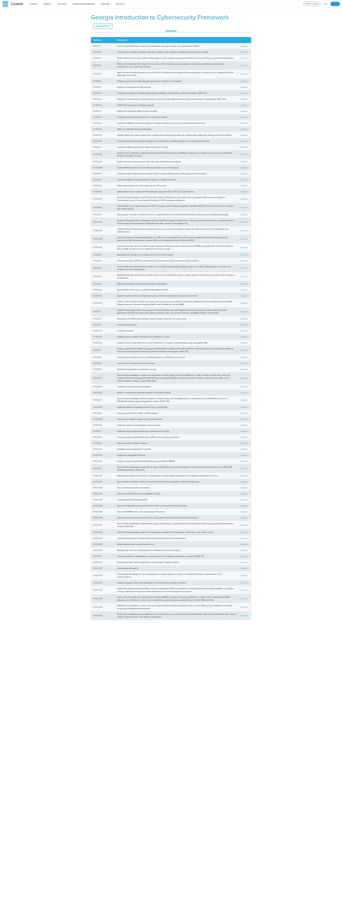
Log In (325, 4)
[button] (34, 4)
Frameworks (103, 26)
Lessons (243, 46)
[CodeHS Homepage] (14, 4)
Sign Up (335, 4)
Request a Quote (311, 4)
